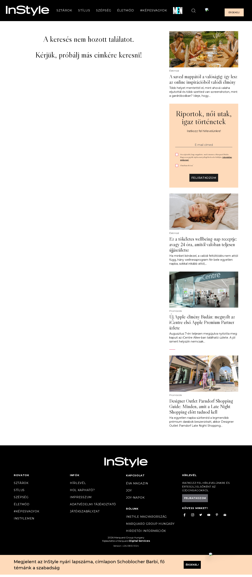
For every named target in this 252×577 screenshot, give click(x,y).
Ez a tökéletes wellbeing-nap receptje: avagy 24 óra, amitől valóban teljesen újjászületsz (203, 244)
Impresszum (81, 497)
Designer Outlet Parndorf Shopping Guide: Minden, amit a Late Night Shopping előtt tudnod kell (201, 406)
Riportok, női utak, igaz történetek (204, 117)
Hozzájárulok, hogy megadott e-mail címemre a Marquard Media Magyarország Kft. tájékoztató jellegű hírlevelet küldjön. (206, 157)
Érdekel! (234, 12)
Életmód (125, 10)
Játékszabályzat (85, 511)
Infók (75, 475)
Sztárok (64, 10)
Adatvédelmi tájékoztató (93, 504)
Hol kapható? (82, 490)
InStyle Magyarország (146, 516)
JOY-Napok (135, 497)
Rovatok (21, 475)
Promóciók (175, 311)
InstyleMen (24, 518)
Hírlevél (78, 483)
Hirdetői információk (146, 531)
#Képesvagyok (153, 10)
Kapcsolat (135, 475)
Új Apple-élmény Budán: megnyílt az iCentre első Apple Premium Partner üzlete (202, 322)
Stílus (84, 10)
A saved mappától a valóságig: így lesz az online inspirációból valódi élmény (203, 79)
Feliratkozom (203, 178)
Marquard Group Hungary (150, 524)
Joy (129, 490)
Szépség (103, 10)
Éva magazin (137, 483)
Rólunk (132, 508)
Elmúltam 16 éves (186, 165)
